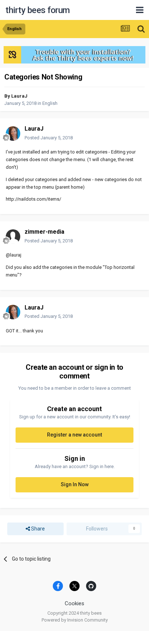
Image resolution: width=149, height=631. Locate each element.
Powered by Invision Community (75, 620)
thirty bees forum (37, 10)
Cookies (74, 603)
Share (37, 529)
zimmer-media (44, 231)
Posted (49, 137)
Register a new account (74, 435)
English (50, 103)
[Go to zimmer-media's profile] (13, 236)
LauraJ (19, 96)
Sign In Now (75, 484)
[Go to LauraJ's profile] (13, 133)
